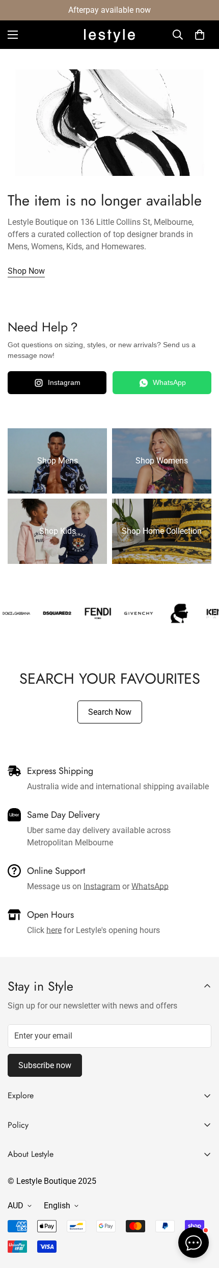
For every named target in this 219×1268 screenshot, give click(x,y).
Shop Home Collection (162, 531)
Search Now (109, 712)
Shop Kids (57, 531)
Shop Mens (57, 460)
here (54, 930)
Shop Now (26, 271)
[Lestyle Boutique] (109, 35)
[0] (199, 34)
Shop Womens (161, 460)
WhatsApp (169, 382)
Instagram (64, 382)
